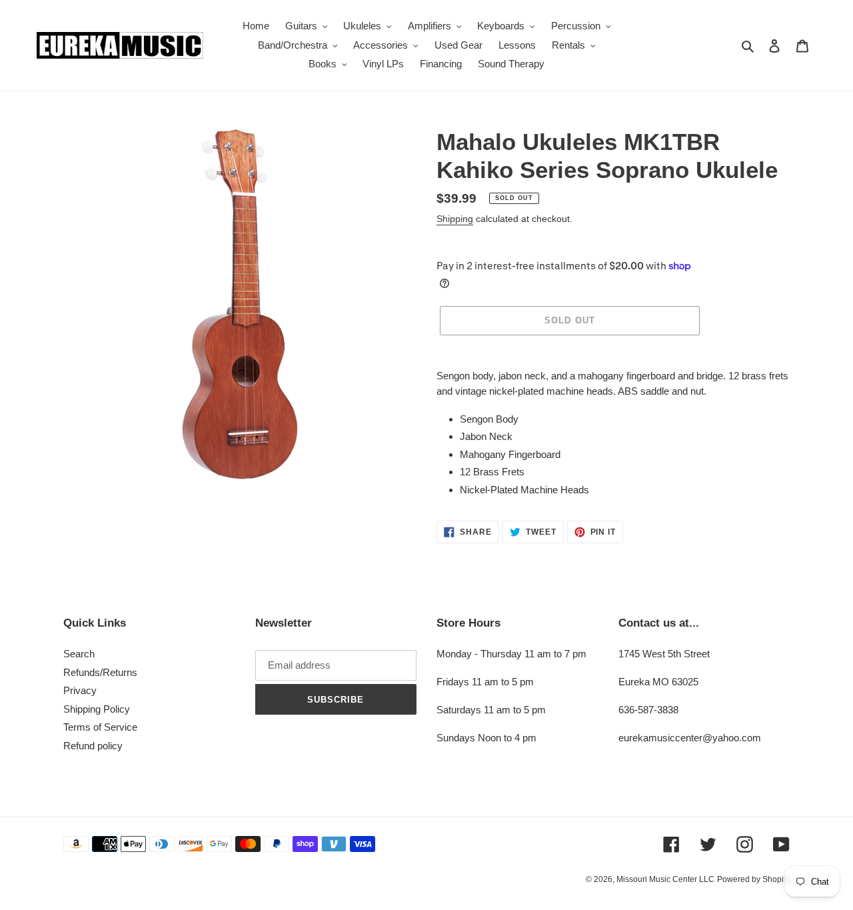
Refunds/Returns (100, 672)
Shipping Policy (96, 709)
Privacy (80, 690)
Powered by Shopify (753, 879)
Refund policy (93, 745)
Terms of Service (100, 727)
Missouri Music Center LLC (665, 879)
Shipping (454, 218)
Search (79, 653)
